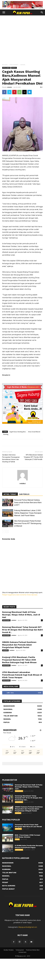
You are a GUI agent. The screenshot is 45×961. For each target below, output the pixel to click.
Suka (39, 692)
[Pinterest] (14, 92)
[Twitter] (9, 92)
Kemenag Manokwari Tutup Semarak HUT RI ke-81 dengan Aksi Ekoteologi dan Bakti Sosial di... (22, 629)
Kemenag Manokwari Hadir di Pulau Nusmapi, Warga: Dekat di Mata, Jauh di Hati (21, 614)
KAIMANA (5, 650)
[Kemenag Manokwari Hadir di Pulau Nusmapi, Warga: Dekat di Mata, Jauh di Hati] (7, 787)
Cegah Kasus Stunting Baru (17, 431)
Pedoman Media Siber (33, 950)
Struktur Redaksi (9, 950)
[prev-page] (3, 531)
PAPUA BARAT (14, 65)
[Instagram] (19, 942)
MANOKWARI (6, 620)
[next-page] (7, 531)
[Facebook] (4, 92)
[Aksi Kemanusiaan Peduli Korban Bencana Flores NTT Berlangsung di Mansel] (7, 523)
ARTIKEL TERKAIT (9, 494)
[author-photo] (22, 480)
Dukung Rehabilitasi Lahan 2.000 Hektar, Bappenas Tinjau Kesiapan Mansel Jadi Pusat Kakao (28, 513)
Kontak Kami (22, 952)
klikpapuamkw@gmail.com (27, 927)
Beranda (5, 65)
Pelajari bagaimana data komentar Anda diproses (19, 595)
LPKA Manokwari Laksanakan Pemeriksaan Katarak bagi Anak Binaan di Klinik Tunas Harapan (22, 675)
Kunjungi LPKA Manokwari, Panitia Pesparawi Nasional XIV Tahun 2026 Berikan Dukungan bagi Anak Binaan (19, 660)
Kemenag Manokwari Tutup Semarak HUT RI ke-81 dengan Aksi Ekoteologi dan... (28, 798)
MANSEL (22, 65)
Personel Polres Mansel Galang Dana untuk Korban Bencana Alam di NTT (28, 502)
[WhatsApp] (19, 92)
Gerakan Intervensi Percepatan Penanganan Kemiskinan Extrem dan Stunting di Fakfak (11, 458)
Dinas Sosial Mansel (34, 431)
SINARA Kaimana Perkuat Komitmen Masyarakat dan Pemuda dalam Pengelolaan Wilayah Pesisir (19, 644)
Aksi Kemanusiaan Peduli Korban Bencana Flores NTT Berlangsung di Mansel (27, 523)
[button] (3, 12)
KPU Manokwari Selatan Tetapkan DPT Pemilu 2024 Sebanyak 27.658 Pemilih (33, 457)
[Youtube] (31, 942)
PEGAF (17, 839)
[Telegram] (29, 92)
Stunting (5, 434)
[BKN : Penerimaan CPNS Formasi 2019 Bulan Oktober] (7, 838)
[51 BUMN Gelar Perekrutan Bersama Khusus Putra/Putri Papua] (7, 848)
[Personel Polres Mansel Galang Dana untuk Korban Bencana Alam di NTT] (7, 502)
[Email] (24, 92)
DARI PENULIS (24, 494)
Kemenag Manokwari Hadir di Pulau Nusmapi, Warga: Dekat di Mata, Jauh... (28, 787)
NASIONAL (18, 829)
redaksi (9, 87)
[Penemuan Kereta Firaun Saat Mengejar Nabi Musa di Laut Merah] (7, 827)
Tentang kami (20, 950)
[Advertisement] (22, 40)
